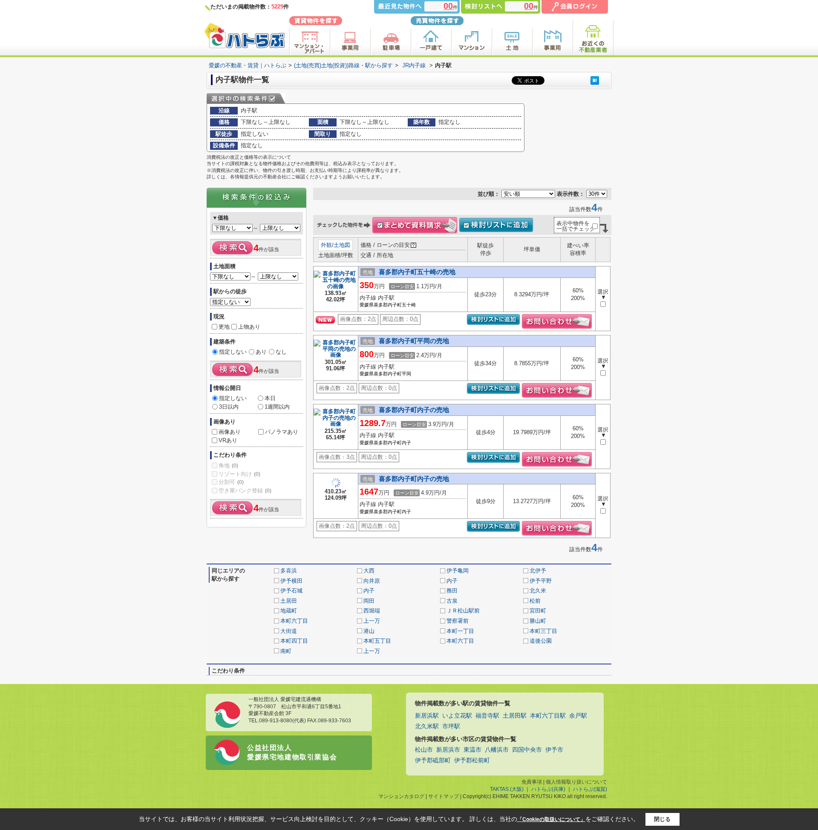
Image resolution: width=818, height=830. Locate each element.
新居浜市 (448, 750)
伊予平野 (541, 581)
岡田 (368, 601)
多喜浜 (288, 570)
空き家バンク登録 (245, 490)
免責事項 (531, 782)
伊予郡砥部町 (433, 760)
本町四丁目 (294, 641)
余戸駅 (578, 716)
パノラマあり (281, 432)
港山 (368, 631)
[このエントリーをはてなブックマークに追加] (594, 80)
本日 (270, 398)
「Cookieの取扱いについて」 (551, 819)
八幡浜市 (497, 750)
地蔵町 (288, 610)
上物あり (249, 326)
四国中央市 (527, 750)
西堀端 (371, 610)
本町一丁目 (460, 631)
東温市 (472, 750)
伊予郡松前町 (472, 760)
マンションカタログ (401, 796)
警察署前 (457, 621)
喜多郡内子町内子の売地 (414, 409)
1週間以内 (277, 407)
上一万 (371, 621)
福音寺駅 (487, 716)
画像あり (230, 432)
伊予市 (554, 750)
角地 (228, 465)
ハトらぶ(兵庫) (548, 789)
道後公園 (541, 641)
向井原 (371, 581)
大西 (368, 570)
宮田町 (538, 610)
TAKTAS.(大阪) (507, 789)
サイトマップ (443, 796)
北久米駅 (427, 726)
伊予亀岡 (457, 570)
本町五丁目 (377, 641)
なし (281, 352)
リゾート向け (239, 474)
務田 (452, 590)
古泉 (452, 601)
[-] (336, 287)
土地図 (342, 245)
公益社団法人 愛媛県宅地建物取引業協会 (292, 752)
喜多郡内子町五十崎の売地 (417, 271)
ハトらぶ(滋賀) (590, 789)
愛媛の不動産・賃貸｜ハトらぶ (247, 65)
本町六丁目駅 (548, 716)
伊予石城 (291, 590)
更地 (224, 326)
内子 (452, 581)
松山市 (424, 750)
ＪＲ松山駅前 (463, 610)
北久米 (538, 590)
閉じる (662, 819)
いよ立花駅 (457, 716)
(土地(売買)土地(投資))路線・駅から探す (343, 65)
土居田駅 (515, 716)
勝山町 (538, 621)
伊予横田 (291, 581)
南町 (285, 651)
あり (261, 352)
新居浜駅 (427, 716)
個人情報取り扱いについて (576, 782)
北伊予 (538, 570)
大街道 (288, 631)
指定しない (233, 352)
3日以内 (229, 407)
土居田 (288, 601)
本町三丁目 (543, 631)
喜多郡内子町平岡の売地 (414, 340)
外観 (326, 245)
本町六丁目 (294, 621)
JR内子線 (413, 65)
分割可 (231, 482)
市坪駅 (451, 726)
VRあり (228, 440)
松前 (535, 601)
